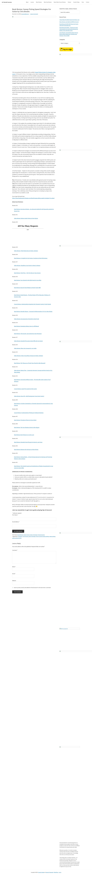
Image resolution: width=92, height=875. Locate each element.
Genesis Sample (41, 872)
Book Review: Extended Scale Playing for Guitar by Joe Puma (28, 442)
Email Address (16, 522)
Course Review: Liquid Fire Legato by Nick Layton (25, 389)
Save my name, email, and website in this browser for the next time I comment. (32, 587)
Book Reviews (20, 534)
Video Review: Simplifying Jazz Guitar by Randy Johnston (27, 265)
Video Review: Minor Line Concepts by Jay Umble (25, 348)
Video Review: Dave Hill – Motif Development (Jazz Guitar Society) (29, 396)
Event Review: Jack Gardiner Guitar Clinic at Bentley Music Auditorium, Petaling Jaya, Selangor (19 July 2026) (69, 34)
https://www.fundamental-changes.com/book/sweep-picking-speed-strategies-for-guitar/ (33, 198)
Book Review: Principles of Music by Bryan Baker (25, 420)
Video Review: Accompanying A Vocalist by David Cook (26, 319)
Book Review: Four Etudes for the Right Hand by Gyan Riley (27, 280)
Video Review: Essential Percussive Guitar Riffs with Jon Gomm (28, 341)
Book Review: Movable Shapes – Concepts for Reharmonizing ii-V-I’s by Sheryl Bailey (33, 311)
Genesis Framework (49, 872)
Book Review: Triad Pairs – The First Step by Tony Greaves (27, 273)
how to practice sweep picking (42, 536)
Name (14, 566)
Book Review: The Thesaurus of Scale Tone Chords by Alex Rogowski (29, 363)
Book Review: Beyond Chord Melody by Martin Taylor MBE (27, 287)
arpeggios (20, 536)
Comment (15, 550)
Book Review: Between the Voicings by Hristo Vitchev (26, 449)
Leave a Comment (34, 14)
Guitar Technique (33, 534)
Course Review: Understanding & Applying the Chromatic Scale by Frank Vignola (32, 304)
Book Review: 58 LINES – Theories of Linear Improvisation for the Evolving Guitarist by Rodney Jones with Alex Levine (69, 29)
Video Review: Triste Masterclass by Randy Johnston (26, 251)
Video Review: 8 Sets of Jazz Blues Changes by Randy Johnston (28, 355)
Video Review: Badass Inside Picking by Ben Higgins (26, 218)
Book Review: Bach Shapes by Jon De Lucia (24, 435)
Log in (60, 872)
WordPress (56, 872)
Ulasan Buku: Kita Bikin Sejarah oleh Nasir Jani (69, 19)
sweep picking (52, 536)
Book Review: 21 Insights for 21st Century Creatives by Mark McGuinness (30, 258)
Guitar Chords (27, 534)
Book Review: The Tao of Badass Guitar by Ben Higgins (26, 427)
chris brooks (25, 536)
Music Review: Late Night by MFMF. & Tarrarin (69, 21)
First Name (15, 515)
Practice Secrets (41, 534)
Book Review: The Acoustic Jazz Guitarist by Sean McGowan (28, 333)
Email (14, 573)
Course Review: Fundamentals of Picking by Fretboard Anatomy (28, 412)
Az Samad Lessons (7, 2)
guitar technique (32, 536)
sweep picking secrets (17, 538)
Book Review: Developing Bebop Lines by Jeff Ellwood (26, 326)
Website (14, 580)
